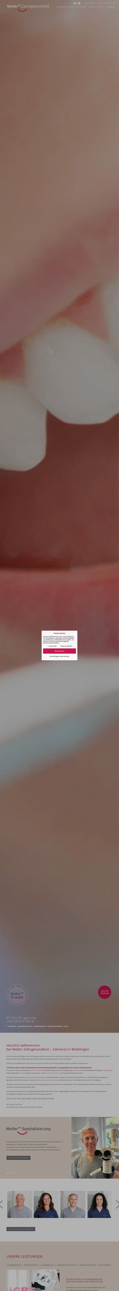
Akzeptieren (59, 651)
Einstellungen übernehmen (59, 656)
